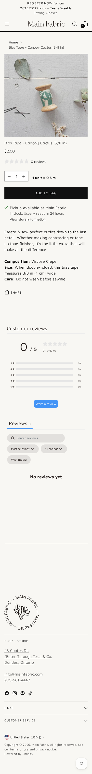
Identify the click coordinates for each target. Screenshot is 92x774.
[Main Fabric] (46, 24)
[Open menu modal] (7, 24)
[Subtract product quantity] (9, 176)
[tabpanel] (46, 482)
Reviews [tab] (20, 423)
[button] (46, 363)
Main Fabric (40, 744)
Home (13, 42)
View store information (28, 219)
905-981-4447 (17, 680)
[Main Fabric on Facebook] (7, 694)
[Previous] (6, 8)
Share (16, 292)
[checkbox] (19, 459)
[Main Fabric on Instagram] (15, 694)
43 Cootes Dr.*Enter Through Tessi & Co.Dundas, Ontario (28, 656)
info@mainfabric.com (23, 674)
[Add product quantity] (23, 176)
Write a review (46, 404)
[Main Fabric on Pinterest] (23, 694)
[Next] (86, 8)
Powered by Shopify (18, 754)
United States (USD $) (25, 737)
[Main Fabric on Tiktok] (31, 694)
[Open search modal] (74, 24)
